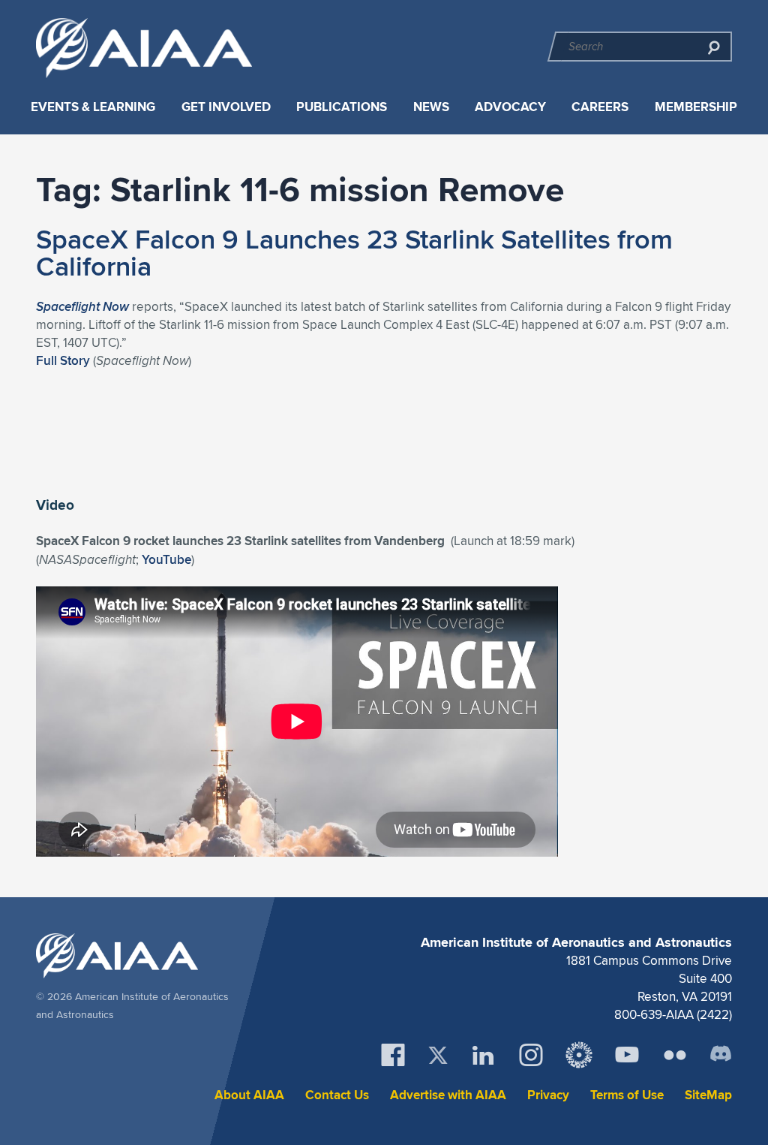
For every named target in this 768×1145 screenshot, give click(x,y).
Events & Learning (93, 107)
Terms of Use (627, 1095)
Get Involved (226, 107)
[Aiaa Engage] (579, 1054)
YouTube (166, 559)
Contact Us (337, 1095)
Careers (600, 107)
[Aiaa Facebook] (393, 1054)
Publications (341, 107)
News (431, 107)
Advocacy (510, 107)
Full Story (63, 360)
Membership (696, 107)
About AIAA (249, 1095)
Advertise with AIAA (448, 1095)
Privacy (548, 1095)
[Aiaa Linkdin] (483, 1054)
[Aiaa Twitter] (438, 1055)
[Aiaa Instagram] (531, 1054)
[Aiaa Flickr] (675, 1054)
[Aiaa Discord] (720, 1054)
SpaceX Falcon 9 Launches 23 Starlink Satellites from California (354, 252)
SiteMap (708, 1095)
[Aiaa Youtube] (627, 1054)
